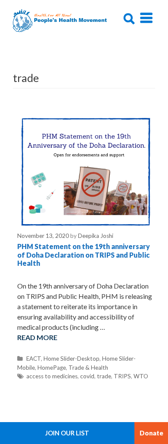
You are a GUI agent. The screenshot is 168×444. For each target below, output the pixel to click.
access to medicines (52, 376)
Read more (37, 337)
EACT (33, 358)
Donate (151, 433)
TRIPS (122, 376)
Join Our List (67, 433)
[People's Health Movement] (60, 19)
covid (87, 376)
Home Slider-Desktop (72, 358)
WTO (141, 376)
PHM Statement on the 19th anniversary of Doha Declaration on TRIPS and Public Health (83, 254)
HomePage (51, 367)
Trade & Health (88, 367)
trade (104, 376)
